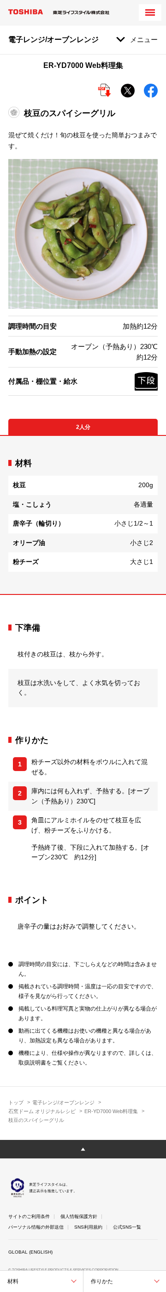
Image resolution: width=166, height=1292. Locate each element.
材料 (12, 1281)
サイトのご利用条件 (29, 1216)
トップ (16, 1102)
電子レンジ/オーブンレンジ (63, 1102)
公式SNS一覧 (127, 1227)
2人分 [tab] (83, 427)
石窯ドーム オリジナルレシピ (42, 1111)
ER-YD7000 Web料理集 (111, 1111)
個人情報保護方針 (78, 1216)
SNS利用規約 (88, 1227)
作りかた (102, 1281)
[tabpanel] (83, 515)
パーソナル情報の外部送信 (36, 1227)
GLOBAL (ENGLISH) (30, 1252)
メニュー (144, 39)
